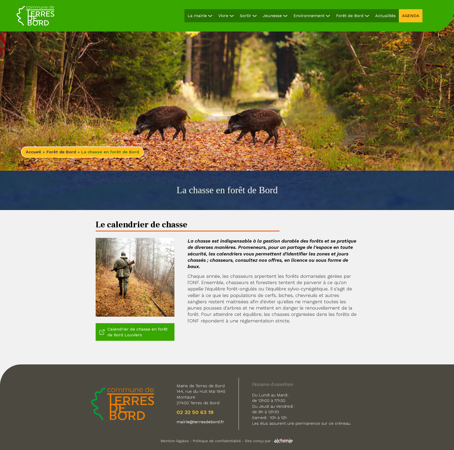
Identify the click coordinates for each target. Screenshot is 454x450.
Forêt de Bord (350, 15)
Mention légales (175, 441)
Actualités (385, 15)
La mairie (197, 15)
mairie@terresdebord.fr (200, 421)
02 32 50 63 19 (195, 412)
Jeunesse (272, 15)
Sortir (245, 15)
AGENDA (410, 15)
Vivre (223, 15)
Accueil (33, 151)
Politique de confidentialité (217, 441)
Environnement (308, 15)
